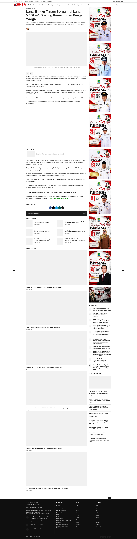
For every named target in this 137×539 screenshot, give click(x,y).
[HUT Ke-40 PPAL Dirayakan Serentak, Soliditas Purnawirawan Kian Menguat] (60, 244)
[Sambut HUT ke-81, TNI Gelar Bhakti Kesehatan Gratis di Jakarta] (29, 226)
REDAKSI (20, 1)
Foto (43, 4)
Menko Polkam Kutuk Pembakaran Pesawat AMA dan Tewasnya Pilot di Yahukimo (101, 321)
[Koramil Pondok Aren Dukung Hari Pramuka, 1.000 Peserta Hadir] (29, 244)
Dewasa (78, 519)
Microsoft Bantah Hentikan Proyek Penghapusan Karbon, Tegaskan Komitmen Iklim (98, 415)
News (34, 204)
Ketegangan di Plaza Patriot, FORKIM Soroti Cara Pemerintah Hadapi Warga (47, 408)
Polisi (77, 508)
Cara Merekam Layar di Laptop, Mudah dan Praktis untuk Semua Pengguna (98, 393)
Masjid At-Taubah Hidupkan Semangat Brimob (50, 154)
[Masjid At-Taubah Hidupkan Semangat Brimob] (31, 156)
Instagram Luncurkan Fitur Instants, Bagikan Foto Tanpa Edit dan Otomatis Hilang (99, 400)
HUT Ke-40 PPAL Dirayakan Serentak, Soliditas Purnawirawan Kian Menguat (47, 488)
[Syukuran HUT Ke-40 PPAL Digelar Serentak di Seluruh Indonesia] (29, 235)
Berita (29, 4)
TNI (77, 505)
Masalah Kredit (85, 4)
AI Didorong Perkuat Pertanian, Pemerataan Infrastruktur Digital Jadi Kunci (99, 440)
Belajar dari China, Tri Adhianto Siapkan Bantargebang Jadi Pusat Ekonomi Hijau (101, 327)
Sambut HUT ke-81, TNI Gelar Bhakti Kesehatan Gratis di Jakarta (44, 287)
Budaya (59, 4)
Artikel (39, 4)
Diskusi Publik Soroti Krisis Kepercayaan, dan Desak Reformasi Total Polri (100, 360)
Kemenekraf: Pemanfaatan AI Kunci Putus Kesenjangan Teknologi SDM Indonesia (98, 422)
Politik (48, 4)
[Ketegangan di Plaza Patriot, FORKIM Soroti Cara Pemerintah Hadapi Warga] (60, 235)
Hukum (64, 4)
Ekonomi (70, 4)
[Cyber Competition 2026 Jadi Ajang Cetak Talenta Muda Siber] (60, 226)
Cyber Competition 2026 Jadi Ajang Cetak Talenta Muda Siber (43, 327)
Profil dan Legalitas (60, 508)
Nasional (29, 204)
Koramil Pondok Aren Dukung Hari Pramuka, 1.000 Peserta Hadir (44, 448)
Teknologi (76, 4)
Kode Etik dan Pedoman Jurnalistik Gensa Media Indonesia (62, 526)
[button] (62, 207)
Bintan (28, 76)
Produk (97, 515)
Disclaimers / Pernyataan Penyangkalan (43, 1)
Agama (53, 4)
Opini (34, 4)
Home (15, 1)
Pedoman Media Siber (29, 1)
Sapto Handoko (33, 29)
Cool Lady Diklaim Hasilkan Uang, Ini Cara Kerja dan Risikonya (100, 315)
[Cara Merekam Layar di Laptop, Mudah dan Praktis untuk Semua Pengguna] (100, 388)
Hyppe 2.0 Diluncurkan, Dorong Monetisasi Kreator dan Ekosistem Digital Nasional (98, 408)
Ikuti (84, 213)
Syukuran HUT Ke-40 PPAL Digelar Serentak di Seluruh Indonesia (44, 367)
